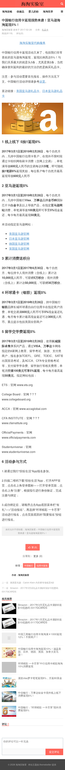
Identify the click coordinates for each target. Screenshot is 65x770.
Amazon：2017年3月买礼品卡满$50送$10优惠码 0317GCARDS (40, 606)
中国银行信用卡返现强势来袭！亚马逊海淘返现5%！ (31, 22)
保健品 (20, 11)
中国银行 (28, 565)
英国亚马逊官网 (19, 248)
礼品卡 (45, 29)
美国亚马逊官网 (19, 234)
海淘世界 (48, 11)
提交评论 (54, 752)
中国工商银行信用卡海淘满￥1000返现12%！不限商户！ (40, 636)
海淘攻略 (7, 11)
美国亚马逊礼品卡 (27, 91)
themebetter (45, 764)
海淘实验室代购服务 (33, 43)
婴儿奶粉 (34, 11)
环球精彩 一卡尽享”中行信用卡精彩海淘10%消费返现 (40, 665)
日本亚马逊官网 (19, 238)
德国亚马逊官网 (19, 244)
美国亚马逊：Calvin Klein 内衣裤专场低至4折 (32, 582)
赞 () (34, 547)
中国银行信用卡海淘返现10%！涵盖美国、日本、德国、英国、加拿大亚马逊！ (39, 651)
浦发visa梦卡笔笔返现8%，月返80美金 (40, 678)
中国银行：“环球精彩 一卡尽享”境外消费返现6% (39, 709)
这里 (42, 81)
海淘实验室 (32, 4)
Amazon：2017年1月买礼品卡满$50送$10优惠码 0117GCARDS (40, 621)
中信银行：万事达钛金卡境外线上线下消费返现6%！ (39, 694)
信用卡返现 (42, 565)
